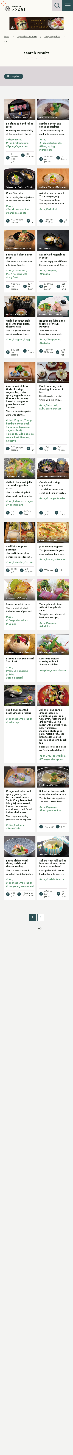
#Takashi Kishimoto (50, 143)
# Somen (11, 624)
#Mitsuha (44, 274)
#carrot (28, 562)
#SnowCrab (13, 828)
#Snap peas (53, 339)
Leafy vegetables (52, 36)
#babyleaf (45, 343)
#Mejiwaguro (13, 139)
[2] (39, 928)
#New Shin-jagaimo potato (17, 672)
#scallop (61, 559)
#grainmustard (14, 677)
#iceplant (44, 670)
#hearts (62, 670)
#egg (27, 339)
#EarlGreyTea (47, 756)
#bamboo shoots (16, 213)
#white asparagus (23, 501)
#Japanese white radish (19, 719)
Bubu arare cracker (50, 408)
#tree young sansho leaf (20, 886)
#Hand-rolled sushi (17, 143)
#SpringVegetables (17, 146)
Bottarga (51, 559)
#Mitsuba (18, 562)
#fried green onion (50, 810)
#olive (9, 825)
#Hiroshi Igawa (14, 504)
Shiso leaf (51, 405)
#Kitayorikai (19, 270)
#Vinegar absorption (51, 759)
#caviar (61, 498)
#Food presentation (17, 209)
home (6, 36)
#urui (42, 139)
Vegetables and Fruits (27, 36)
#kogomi (51, 270)
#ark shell (51, 209)
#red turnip (12, 722)
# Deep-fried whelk (17, 620)
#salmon (19, 825)
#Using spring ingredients (47, 148)
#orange (51, 498)
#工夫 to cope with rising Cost (16, 275)
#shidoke (44, 626)
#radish (60, 756)
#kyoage (51, 807)
